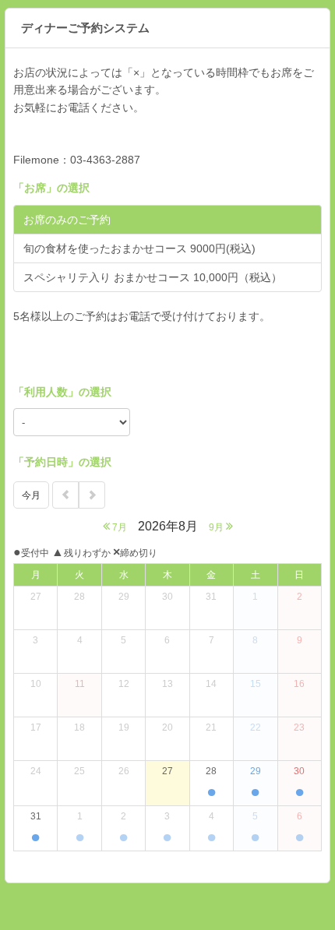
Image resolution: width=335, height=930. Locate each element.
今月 (31, 495)
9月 (217, 527)
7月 (118, 527)
